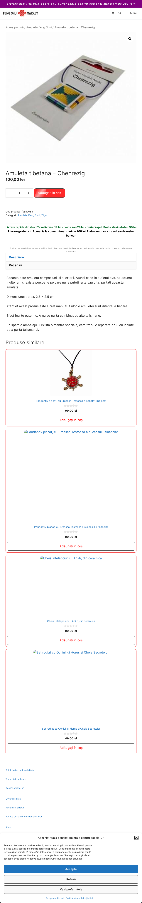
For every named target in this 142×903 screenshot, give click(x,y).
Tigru (44, 215)
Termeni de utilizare (16, 779)
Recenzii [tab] (15, 265)
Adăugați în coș (49, 193)
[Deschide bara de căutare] (120, 13)
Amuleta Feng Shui (39, 27)
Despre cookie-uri (15, 788)
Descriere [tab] (16, 257)
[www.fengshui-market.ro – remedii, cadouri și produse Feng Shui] (20, 13)
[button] (136, 838)
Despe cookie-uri (55, 898)
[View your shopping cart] (112, 13)
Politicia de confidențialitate (20, 770)
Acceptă (71, 869)
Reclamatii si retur (15, 807)
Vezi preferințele (71, 889)
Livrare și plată (13, 798)
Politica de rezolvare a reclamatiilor (24, 816)
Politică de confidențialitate (80, 898)
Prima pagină (15, 27)
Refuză (71, 879)
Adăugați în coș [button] (71, 420)
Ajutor (9, 827)
